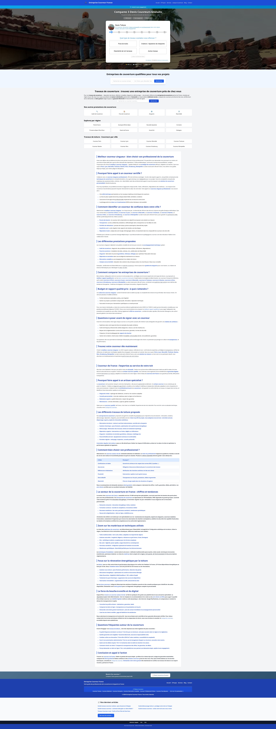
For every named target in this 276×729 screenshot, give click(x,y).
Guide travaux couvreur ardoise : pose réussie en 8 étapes (114, 706)
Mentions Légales (134, 722)
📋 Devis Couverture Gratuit (160, 675)
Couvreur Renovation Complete (131, 691)
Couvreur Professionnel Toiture (147, 691)
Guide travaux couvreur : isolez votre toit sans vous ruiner (155, 708)
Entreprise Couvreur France (100, 2)
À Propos (163, 3)
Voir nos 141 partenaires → (176, 691)
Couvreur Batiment (107, 691)
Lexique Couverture (177, 3)
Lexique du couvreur (111, 407)
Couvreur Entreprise (118, 691)
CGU (146, 60)
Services (169, 3)
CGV (141, 722)
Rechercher (159, 81)
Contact (190, 3)
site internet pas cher (129, 725)
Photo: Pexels (138, 66)
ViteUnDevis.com (159, 60)
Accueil (158, 3)
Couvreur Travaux (97, 691)
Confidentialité (149, 60)
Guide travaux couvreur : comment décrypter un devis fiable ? (115, 708)
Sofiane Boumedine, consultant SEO (143, 725)
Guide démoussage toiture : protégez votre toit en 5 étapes (155, 706)
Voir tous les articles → (105, 715)
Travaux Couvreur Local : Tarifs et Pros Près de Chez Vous (114, 711)
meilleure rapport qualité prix (152, 309)
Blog (185, 3)
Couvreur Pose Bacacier (162, 691)
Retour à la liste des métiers (138, 56)
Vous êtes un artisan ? (165, 60)
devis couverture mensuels (125, 278)
